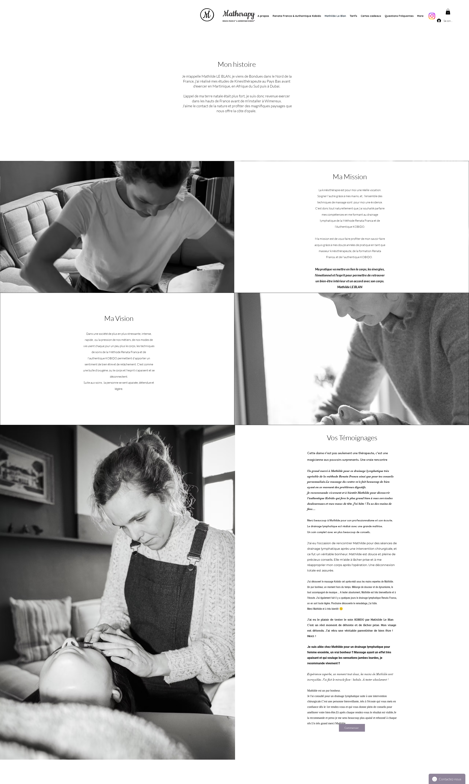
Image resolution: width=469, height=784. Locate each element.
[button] (448, 11)
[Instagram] (432, 16)
